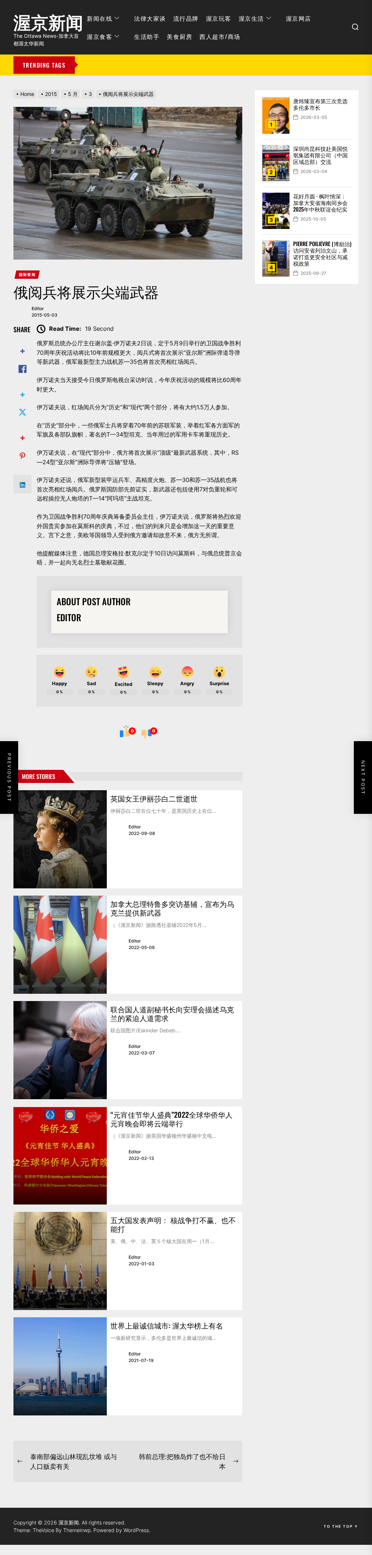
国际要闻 (27, 274)
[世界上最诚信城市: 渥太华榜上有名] (60, 1366)
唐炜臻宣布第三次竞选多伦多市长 (320, 104)
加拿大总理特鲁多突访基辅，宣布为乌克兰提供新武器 (172, 908)
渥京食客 (99, 36)
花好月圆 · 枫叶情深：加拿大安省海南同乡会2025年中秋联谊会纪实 (320, 202)
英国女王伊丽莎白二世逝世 (154, 798)
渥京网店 (298, 18)
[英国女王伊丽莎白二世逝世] (60, 839)
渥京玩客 (218, 18)
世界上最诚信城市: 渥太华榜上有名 (166, 1325)
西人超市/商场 (219, 36)
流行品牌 (186, 18)
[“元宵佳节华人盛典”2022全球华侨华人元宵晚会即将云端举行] (60, 1155)
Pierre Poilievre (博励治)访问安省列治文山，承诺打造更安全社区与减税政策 (322, 253)
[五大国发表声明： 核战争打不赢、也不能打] (60, 1261)
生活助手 (146, 36)
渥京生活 (251, 18)
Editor (38, 308)
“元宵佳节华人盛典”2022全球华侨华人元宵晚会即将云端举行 (171, 1119)
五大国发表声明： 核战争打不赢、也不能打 (173, 1224)
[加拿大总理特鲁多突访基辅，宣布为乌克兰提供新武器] (60, 945)
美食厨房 (179, 36)
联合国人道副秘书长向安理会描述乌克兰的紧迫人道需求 (172, 1013)
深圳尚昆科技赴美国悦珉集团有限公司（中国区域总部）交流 (320, 154)
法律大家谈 (150, 18)
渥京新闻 (48, 20)
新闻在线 (99, 18)
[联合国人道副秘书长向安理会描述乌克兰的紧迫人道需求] (60, 1050)
